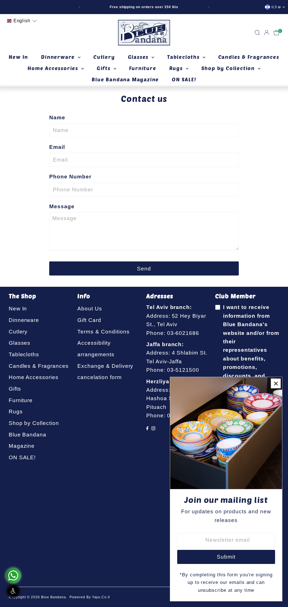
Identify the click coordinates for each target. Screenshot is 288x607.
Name (57, 117)
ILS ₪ (276, 7)
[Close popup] (276, 383)
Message (62, 206)
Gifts (104, 68)
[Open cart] (276, 32)
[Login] (266, 32)
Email (57, 147)
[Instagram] (153, 428)
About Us (89, 309)
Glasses (139, 57)
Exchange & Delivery (105, 366)
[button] (22, 21)
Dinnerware (58, 57)
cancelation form (99, 377)
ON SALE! (184, 79)
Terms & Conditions (103, 332)
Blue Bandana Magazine (125, 79)
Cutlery (104, 57)
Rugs (176, 68)
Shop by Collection (228, 68)
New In (18, 57)
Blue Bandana (53, 597)
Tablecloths (184, 57)
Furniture (142, 68)
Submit (226, 557)
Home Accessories (54, 68)
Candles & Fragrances (248, 57)
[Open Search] (257, 32)
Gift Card (89, 320)
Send (144, 269)
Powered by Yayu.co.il (89, 597)
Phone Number (70, 177)
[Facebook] (147, 428)
